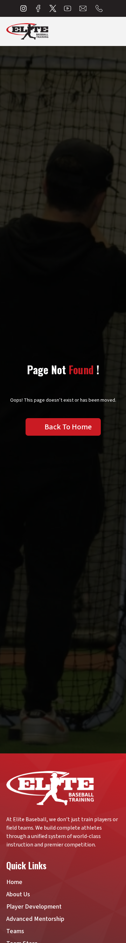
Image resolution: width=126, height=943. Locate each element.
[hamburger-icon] (115, 31)
